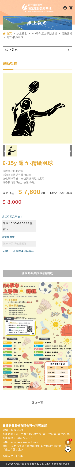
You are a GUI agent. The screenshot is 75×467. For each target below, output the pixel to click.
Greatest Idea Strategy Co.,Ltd (31, 464)
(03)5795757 (24, 438)
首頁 (9, 33)
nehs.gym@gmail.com (24, 442)
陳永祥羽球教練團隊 (15, 243)
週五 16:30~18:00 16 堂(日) (18, 226)
